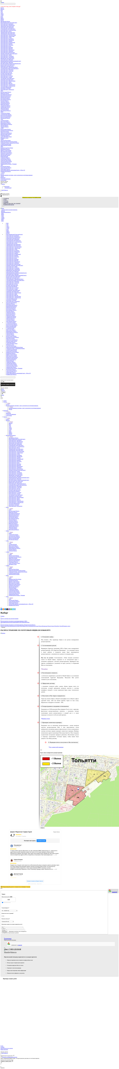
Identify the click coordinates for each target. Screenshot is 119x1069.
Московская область (13, 437)
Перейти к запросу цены (6, 1061)
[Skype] (13, 609)
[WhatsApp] (11, 609)
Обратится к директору (27, 197)
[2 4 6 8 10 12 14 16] (54, 916)
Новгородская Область (36, 626)
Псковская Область (46, 626)
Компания (8, 413)
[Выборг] (3, 633)
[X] (7, 609)
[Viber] (9, 609)
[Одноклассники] (3, 609)
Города (7, 419)
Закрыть (42, 827)
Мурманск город (66, 626)
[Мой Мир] (5, 609)
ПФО (10, 578)
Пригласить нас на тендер (7, 1048)
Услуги (7, 404)
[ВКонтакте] (1, 609)
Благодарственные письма (8, 3)
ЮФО (10, 533)
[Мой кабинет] (1, 396)
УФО (10, 599)
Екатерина (7, 938)
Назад (8, 403)
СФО (10, 543)
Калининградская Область (17, 626)
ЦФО (10, 509)
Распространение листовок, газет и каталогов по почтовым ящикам (25, 408)
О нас (2, 1045)
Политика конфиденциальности (9, 1057)
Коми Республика (27, 626)
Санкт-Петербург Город (56, 626)
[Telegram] (15, 609)
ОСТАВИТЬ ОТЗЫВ (37, 197)
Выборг (114, 892)
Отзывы (2, 1047)
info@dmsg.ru (5, 190)
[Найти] (2, 382)
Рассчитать (4, 931)
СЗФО (10, 554)
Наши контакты (4, 1049)
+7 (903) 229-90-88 (14, 949)
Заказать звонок (5, 193)
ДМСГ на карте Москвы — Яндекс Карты (35, 883)
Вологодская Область (6, 626)
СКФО (10, 568)
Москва (10, 423)
